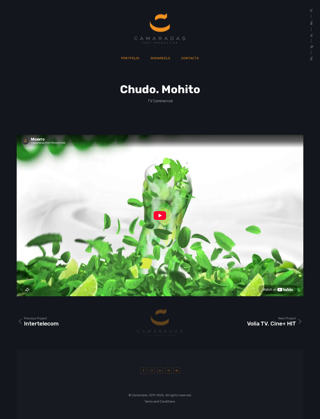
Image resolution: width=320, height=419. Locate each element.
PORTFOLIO (130, 58)
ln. (311, 35)
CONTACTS (190, 58)
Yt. (311, 10)
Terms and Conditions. (160, 401)
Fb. (311, 58)
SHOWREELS (160, 58)
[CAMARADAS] (160, 28)
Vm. (311, 22)
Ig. (311, 46)
